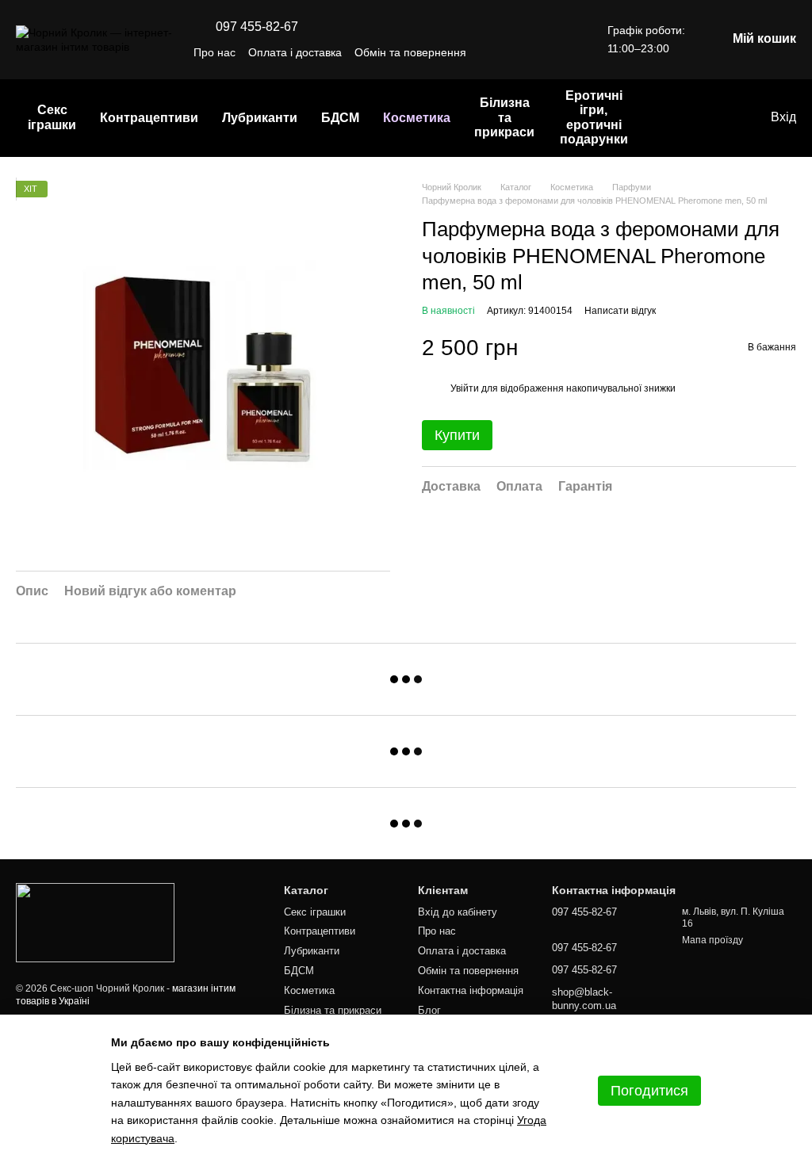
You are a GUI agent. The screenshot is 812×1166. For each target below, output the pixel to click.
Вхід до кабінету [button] (457, 912)
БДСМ (340, 117)
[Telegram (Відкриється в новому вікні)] (544, 52)
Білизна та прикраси (504, 117)
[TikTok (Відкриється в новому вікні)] (525, 52)
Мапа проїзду (712, 940)
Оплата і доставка (295, 52)
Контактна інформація (470, 990)
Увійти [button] (464, 388)
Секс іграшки (52, 117)
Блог (429, 1010)
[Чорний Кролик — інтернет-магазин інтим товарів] (95, 922)
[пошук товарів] (669, 118)
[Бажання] (725, 118)
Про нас (214, 52)
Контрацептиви (149, 117)
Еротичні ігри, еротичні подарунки (594, 117)
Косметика (416, 117)
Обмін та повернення (410, 52)
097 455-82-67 (257, 27)
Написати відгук (620, 310)
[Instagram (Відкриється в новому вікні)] (506, 52)
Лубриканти (259, 117)
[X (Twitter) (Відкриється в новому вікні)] (563, 52)
